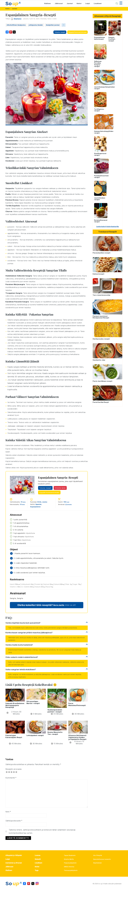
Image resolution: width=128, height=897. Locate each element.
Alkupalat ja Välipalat (14, 855)
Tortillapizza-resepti (99, 110)
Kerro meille (58, 605)
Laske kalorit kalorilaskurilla (107, 226)
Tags (36, 870)
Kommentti (11, 778)
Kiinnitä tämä (60, 488)
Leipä (87, 3)
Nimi (8, 812)
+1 (63, 25)
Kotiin (8, 8)
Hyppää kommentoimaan (77, 32)
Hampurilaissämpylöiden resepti (103, 132)
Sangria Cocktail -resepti (112, 39)
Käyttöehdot (97, 863)
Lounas (37, 855)
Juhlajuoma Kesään (36, 25)
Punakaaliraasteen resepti (101, 176)
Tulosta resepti (59, 32)
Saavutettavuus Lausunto (102, 859)
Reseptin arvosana (14, 769)
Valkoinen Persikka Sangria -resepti (98, 63)
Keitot (79, 3)
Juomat (70, 3)
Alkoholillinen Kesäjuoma (16, 25)
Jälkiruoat (59, 3)
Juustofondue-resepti (100, 198)
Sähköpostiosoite (14, 821)
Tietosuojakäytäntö (70, 870)
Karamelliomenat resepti (100, 221)
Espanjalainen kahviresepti (99, 38)
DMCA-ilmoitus (69, 866)
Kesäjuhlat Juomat (53, 25)
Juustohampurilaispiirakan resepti (104, 87)
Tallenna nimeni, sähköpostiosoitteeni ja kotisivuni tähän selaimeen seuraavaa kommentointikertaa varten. (42, 831)
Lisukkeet (98, 3)
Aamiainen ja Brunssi (14, 863)
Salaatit (38, 859)
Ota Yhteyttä (97, 855)
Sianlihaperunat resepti (100, 154)
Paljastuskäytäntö (70, 863)
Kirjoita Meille (69, 859)
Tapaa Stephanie (70, 855)
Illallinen (47, 3)
